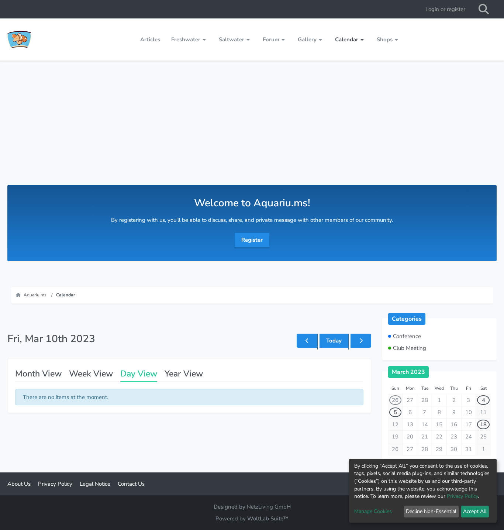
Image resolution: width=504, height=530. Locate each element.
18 (483, 424)
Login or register (445, 9)
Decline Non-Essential (431, 511)
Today (334, 340)
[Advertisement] (252, 129)
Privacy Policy (462, 496)
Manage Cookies (373, 511)
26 (395, 400)
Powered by (252, 518)
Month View (38, 373)
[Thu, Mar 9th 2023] (307, 341)
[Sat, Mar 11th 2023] (361, 341)
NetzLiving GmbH (269, 506)
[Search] (484, 9)
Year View (184, 373)
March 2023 (408, 372)
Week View (91, 373)
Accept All (475, 511)
